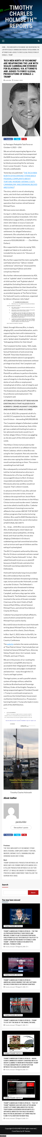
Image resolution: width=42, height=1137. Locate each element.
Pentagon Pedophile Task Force (13, 926)
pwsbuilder (8, 80)
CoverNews (16, 1131)
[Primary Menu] (6, 41)
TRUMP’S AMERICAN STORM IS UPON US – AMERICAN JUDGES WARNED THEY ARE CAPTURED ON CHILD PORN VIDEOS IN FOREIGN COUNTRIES (20, 982)
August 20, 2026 (21, 1069)
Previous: (20, 851)
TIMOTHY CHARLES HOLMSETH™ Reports (21, 16)
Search (5, 884)
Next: (21, 868)
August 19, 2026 (21, 1118)
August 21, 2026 (21, 987)
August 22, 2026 (21, 946)
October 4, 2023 (18, 80)
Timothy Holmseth (10, 947)
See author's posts (21, 827)
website (10, 644)
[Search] (38, 41)
